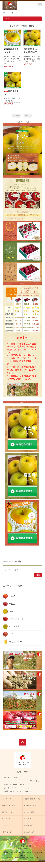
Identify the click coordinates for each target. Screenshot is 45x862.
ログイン (4, 825)
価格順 (24, 26)
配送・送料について (30, 805)
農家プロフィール (7, 812)
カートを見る (28, 825)
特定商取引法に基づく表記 (32, 799)
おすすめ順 (14, 26)
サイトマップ (6, 818)
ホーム (5, 13)
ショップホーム (6, 799)
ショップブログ (29, 832)
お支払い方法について (8, 805)
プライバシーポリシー (8, 832)
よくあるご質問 (29, 812)
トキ (11, 13)
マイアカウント (29, 818)
